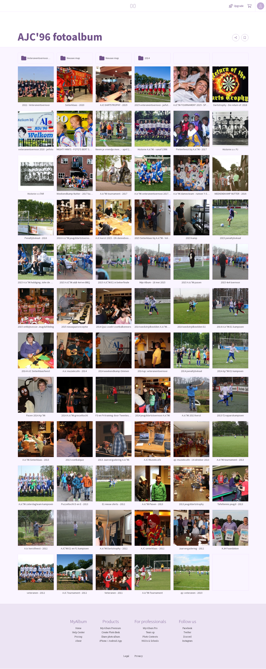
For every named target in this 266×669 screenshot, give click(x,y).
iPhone (103, 640)
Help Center (78, 632)
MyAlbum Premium (110, 628)
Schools (155, 640)
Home (78, 628)
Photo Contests (150, 636)
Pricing (78, 636)
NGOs (145, 640)
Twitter (187, 632)
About (78, 640)
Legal (126, 656)
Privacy (139, 656)
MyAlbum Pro (150, 628)
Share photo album (110, 636)
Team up (150, 632)
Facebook (187, 628)
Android (113, 640)
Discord (187, 636)
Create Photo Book (111, 632)
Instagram (187, 640)
